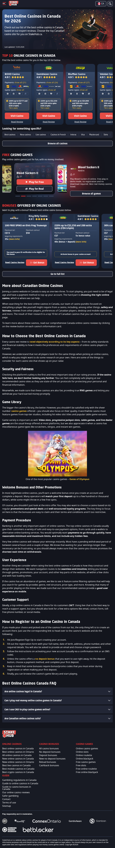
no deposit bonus (45, 659)
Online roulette (84, 755)
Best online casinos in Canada (18, 748)
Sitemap (6, 806)
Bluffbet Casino (76, 74)
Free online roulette (86, 769)
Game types (14, 90)
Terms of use (9, 803)
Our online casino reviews (16, 792)
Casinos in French (58, 135)
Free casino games (86, 762)
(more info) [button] (14, 239)
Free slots (81, 765)
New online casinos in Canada (18, 759)
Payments (15, 83)
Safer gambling (10, 796)
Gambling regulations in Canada (19, 780)
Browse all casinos (57, 143)
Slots (106, 135)
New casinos (25, 135)
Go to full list (58, 274)
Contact (6, 799)
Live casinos (41, 135)
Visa (83, 135)
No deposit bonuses (49, 752)
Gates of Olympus (79, 479)
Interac (73, 135)
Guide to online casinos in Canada (20, 783)
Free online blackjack (87, 772)
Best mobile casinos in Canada (18, 769)
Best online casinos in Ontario (18, 752)
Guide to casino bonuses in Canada (16, 788)
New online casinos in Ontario (18, 762)
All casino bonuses (49, 748)
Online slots (82, 752)
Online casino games (87, 748)
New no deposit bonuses (52, 759)
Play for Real (36, 188)
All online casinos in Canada (17, 755)
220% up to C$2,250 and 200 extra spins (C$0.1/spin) (49, 103)
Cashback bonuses (49, 765)
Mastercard (94, 135)
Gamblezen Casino (46, 74)
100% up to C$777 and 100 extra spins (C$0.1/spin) (18, 103)
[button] (18, 77)
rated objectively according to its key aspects (54, 342)
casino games (19, 411)
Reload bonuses (47, 762)
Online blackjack (84, 759)
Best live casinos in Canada (16, 765)
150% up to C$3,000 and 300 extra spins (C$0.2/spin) (80, 103)
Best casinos (9, 135)
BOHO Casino (12, 74)
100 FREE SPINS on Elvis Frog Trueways (26, 225)
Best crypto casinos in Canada (18, 772)
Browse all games (91, 193)
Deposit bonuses (48, 755)
